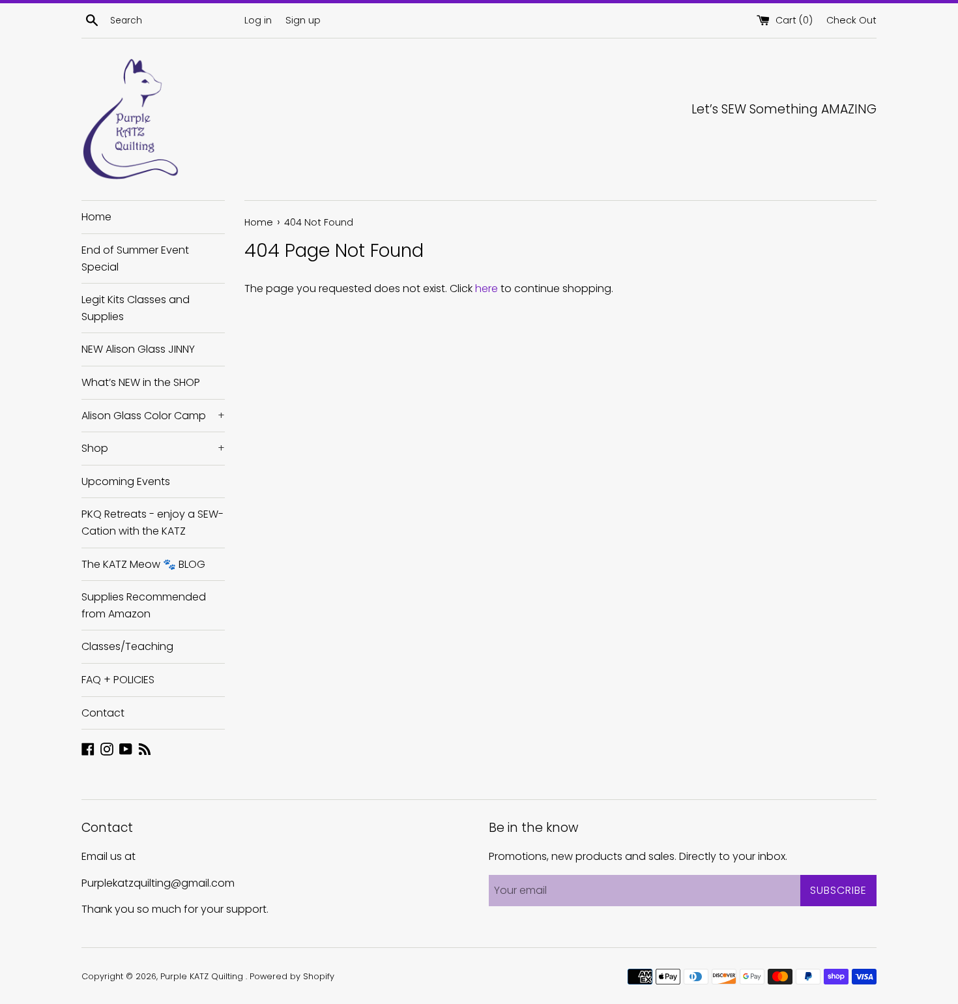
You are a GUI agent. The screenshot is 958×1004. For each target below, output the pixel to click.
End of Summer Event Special (135, 258)
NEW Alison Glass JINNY (138, 349)
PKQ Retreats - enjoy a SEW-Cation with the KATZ (152, 523)
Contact (102, 712)
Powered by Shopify (292, 976)
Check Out (851, 20)
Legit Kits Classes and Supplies (135, 308)
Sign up (303, 20)
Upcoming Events (125, 481)
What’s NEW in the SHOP (140, 382)
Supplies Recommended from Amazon (143, 605)
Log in (258, 20)
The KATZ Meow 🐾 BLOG (143, 564)
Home (96, 216)
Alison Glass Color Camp (153, 415)
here (486, 288)
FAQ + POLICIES (117, 679)
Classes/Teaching (127, 646)
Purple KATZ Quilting (203, 976)
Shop (153, 448)
